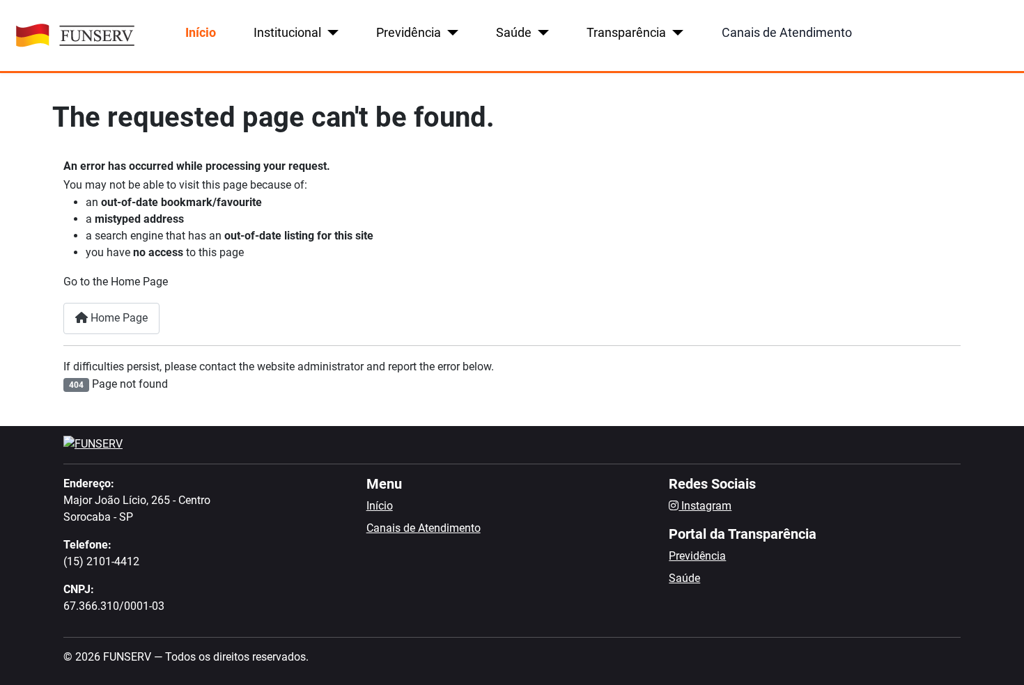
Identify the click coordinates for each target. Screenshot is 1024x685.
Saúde (514, 33)
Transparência (626, 33)
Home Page (118, 317)
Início (200, 33)
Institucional (287, 33)
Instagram (704, 505)
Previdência (408, 33)
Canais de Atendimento (787, 33)
